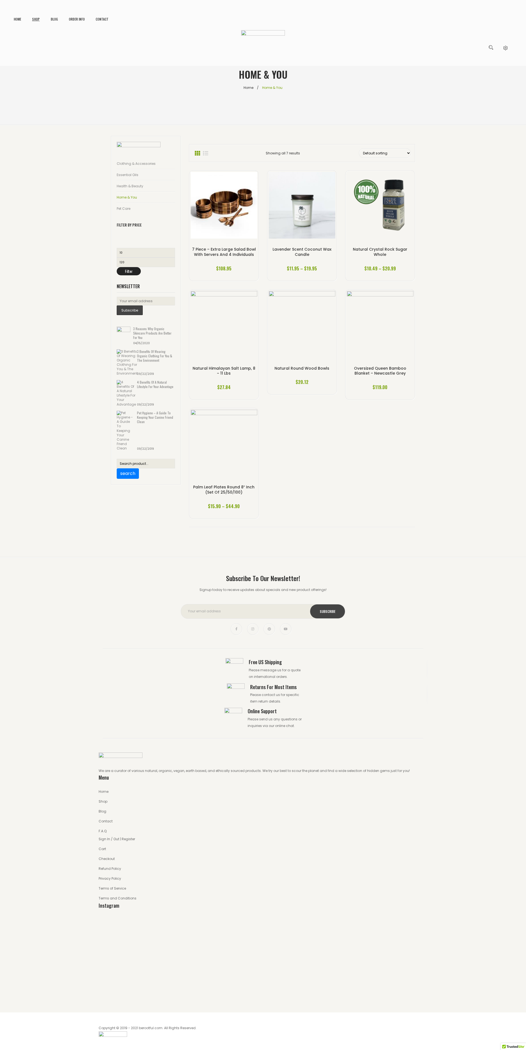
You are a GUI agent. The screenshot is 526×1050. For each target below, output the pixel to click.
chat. (290, 725)
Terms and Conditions (117, 898)
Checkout (107, 858)
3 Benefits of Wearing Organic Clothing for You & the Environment (154, 356)
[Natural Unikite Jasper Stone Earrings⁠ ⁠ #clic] (387, 988)
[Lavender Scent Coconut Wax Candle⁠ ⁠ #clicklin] (222, 932)
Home (17, 19)
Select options (301, 260)
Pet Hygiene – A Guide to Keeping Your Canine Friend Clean (155, 417)
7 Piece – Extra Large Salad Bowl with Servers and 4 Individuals (224, 252)
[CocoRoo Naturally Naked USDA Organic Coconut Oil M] (387, 932)
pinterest (269, 629)
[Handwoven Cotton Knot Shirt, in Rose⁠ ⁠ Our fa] (139, 945)
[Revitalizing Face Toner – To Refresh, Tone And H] (222, 988)
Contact (102, 19)
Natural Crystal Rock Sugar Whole (380, 252)
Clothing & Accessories (136, 163)
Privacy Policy (110, 878)
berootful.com (150, 1028)
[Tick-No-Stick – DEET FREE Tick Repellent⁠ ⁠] (304, 935)
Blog (54, 19)
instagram (253, 629)
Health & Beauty (130, 186)
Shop (36, 19)
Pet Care (123, 208)
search (127, 473)
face (236, 629)
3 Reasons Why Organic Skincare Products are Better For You (152, 333)
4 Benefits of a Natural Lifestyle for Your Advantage (155, 384)
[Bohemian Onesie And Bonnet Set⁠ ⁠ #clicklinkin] (139, 988)
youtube (285, 629)
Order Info (77, 19)
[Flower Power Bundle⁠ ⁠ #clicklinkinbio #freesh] (304, 988)
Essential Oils (127, 174)
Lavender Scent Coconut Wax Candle (302, 252)
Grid (197, 153)
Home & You (127, 197)
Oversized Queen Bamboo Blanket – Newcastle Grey (380, 371)
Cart (102, 849)
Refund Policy (110, 868)
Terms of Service (112, 888)
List (205, 153)
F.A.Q (103, 831)
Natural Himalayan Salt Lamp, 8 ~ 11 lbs (224, 371)
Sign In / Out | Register (117, 839)
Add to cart (380, 379)
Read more (223, 260)
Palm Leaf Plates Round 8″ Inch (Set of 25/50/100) (224, 489)
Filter (129, 271)
